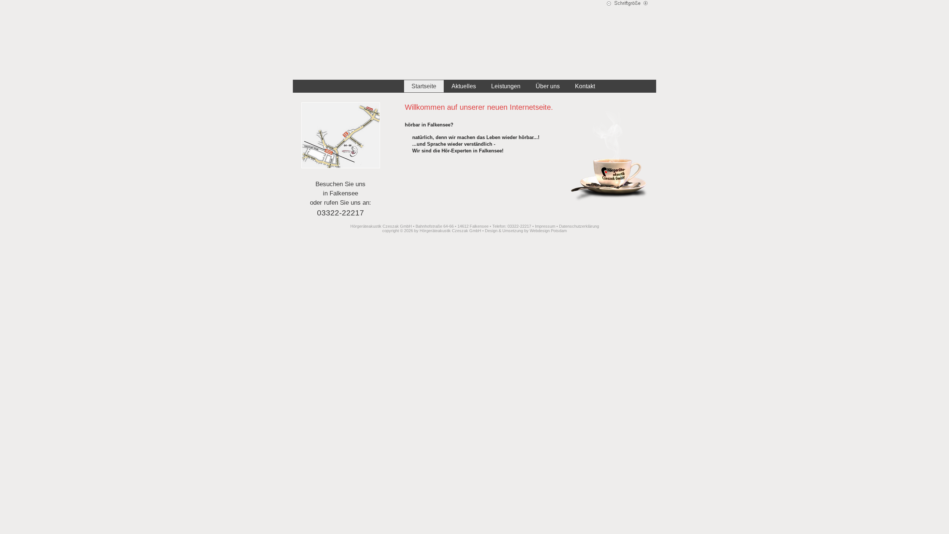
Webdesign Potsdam (548, 230)
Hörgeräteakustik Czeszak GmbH (450, 230)
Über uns (548, 86)
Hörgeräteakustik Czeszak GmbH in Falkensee (474, 40)
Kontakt (585, 86)
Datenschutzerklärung (579, 226)
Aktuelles (464, 86)
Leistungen (505, 86)
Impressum (545, 226)
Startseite (423, 86)
